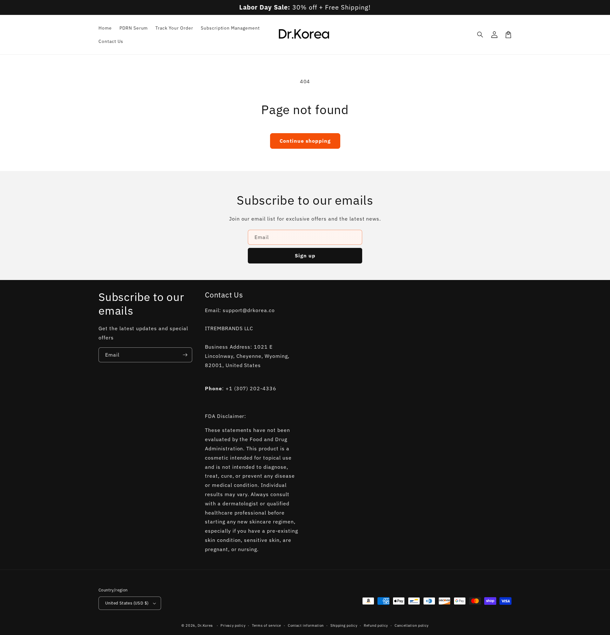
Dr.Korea (205, 625)
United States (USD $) (126, 603)
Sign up (305, 255)
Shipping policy (343, 625)
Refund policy (376, 625)
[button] (480, 35)
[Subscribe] (185, 354)
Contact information (306, 625)
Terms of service (266, 625)
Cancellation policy (412, 625)
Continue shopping (305, 141)
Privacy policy (232, 625)
